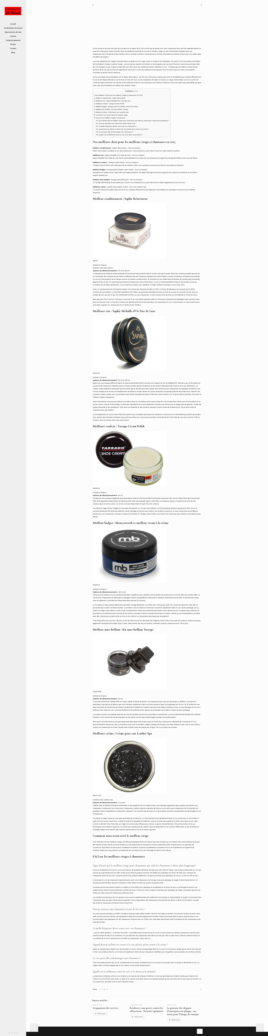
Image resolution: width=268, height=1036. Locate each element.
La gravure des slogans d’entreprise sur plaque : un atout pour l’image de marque (183, 1011)
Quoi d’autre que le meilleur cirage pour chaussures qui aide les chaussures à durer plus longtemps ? (132, 120)
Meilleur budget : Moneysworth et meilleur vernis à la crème (116, 106)
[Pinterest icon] (14, 1033)
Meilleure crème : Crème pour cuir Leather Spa (111, 112)
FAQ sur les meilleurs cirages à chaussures (109, 118)
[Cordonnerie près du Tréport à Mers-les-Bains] (13, 11)
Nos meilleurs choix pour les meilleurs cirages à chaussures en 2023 (118, 95)
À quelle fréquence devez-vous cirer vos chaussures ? (116, 126)
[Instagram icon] (17, 1033)
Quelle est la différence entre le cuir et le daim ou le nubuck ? (119, 135)
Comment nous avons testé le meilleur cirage (111, 115)
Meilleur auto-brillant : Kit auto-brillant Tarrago (111, 109)
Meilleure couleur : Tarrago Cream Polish (109, 103)
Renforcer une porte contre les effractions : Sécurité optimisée (146, 1009)
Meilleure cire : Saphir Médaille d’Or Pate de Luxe (112, 101)
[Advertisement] (147, 31)
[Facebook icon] (9, 1033)
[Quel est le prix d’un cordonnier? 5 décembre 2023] (32, 1027)
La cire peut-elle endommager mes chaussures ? (114, 132)
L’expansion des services (105, 1008)
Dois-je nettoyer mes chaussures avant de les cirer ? (116, 123)
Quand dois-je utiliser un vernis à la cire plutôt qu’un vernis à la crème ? (122, 129)
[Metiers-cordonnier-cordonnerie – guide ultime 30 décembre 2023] (262, 1027)
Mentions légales (140, 1031)
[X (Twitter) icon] (12, 1033)
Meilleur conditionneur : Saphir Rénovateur (110, 98)
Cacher (135, 91)
